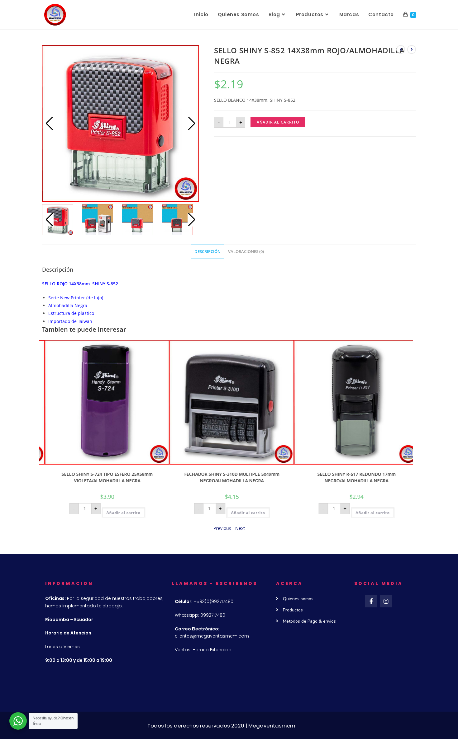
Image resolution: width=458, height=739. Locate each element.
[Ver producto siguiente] (411, 49)
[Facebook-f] (371, 601)
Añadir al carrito (278, 122)
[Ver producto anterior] (400, 49)
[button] (192, 123)
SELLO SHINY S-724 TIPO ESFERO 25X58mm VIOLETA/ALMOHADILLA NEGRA (101, 477)
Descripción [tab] (207, 251)
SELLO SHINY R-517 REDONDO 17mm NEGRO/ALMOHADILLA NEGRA (351, 477)
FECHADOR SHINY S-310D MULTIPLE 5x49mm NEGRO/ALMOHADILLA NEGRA (226, 477)
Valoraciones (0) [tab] (246, 251)
